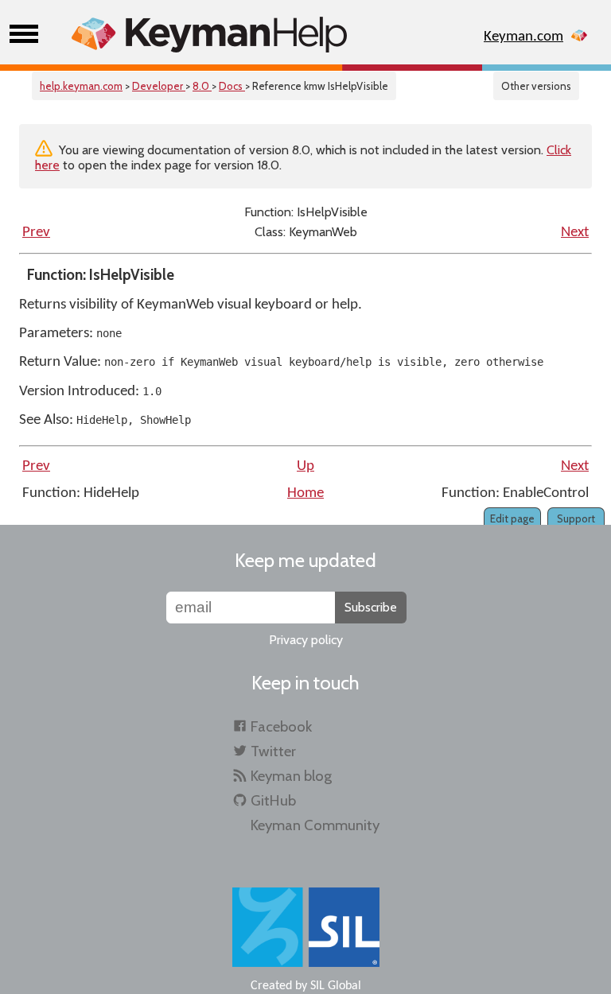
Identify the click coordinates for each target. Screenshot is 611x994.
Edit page (512, 518)
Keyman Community (315, 825)
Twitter (273, 751)
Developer (158, 86)
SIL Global (335, 986)
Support (576, 518)
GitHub (273, 800)
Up (305, 466)
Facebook (281, 726)
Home (305, 493)
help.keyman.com (81, 86)
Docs (232, 86)
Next (575, 232)
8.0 (202, 86)
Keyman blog (291, 776)
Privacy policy (306, 639)
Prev (36, 232)
